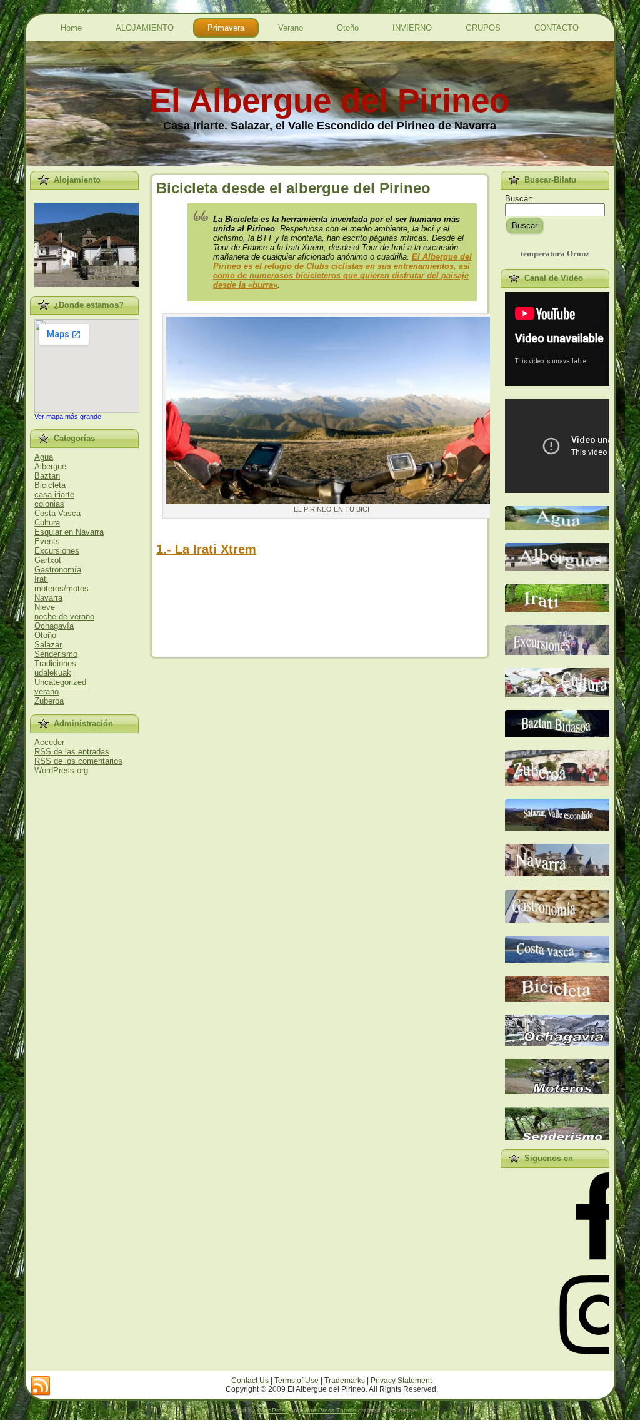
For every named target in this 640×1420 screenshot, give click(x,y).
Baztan (47, 475)
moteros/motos (61, 588)
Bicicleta (50, 485)
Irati (41, 579)
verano (46, 691)
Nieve (44, 607)
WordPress (272, 1410)
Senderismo (56, 654)
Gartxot (47, 560)
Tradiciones (55, 663)
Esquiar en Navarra (69, 532)
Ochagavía (54, 626)
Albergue (50, 466)
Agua (43, 457)
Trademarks (344, 1380)
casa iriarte (54, 494)
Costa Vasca (57, 513)
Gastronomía (57, 569)
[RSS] (41, 1386)
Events (47, 541)
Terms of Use (296, 1380)
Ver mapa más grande (67, 416)
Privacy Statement (401, 1380)
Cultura (47, 522)
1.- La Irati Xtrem (206, 549)
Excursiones (56, 550)
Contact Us (250, 1380)
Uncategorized (60, 682)
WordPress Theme (329, 1410)
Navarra (48, 597)
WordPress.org (61, 770)
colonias (49, 504)
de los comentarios (78, 761)
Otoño (45, 635)
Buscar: (519, 198)
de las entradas (71, 751)
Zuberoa (49, 701)
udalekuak (52, 672)
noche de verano (64, 616)
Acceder (49, 742)
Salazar (48, 644)
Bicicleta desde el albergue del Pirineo (293, 188)
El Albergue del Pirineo (329, 100)
